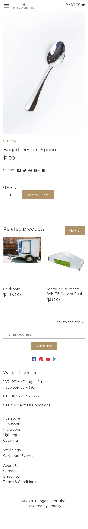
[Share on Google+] (36, 169)
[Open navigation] (6, 6)
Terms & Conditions (34, 405)
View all (75, 230)
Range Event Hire (50, 501)
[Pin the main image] (30, 169)
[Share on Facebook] (19, 169)
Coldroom (11, 289)
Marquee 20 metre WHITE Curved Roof (64, 291)
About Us (11, 466)
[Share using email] (43, 169)
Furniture (11, 418)
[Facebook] (34, 359)
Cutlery (9, 141)
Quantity (9, 187)
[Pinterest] (41, 359)
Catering (10, 440)
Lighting (10, 435)
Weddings (12, 450)
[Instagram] (55, 359)
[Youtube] (48, 359)
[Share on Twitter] (24, 169)
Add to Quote (38, 195)
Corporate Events (18, 456)
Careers (9, 471)
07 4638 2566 (27, 396)
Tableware (12, 424)
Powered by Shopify (44, 506)
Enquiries (11, 476)
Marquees (12, 429)
